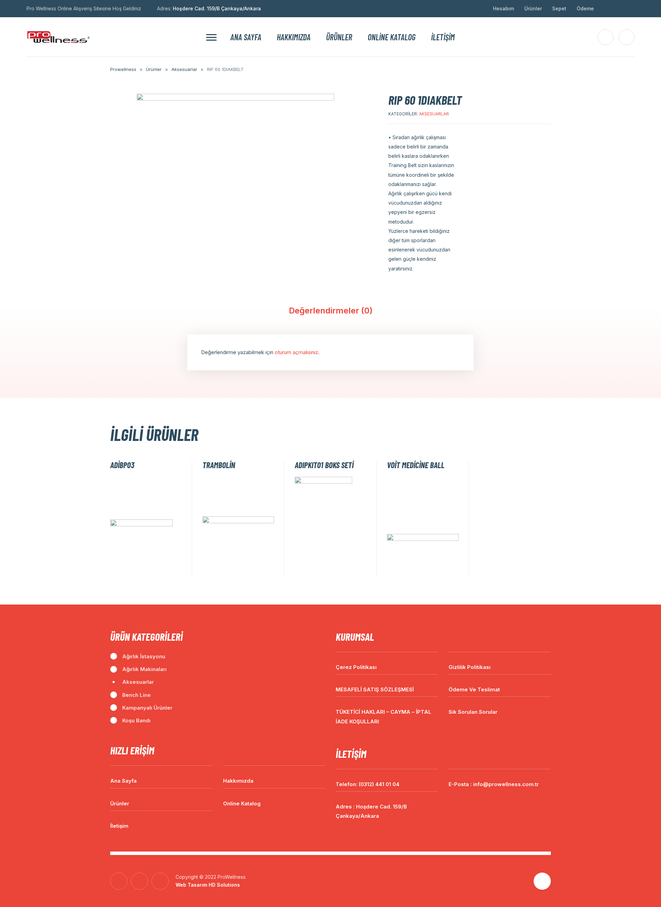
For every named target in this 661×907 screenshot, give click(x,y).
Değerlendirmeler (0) (331, 311)
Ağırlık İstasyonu (143, 656)
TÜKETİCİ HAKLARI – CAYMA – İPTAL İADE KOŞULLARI (383, 716)
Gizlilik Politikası (470, 667)
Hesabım (503, 8)
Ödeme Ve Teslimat (474, 689)
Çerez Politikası (356, 667)
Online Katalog (392, 37)
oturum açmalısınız (296, 352)
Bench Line (136, 695)
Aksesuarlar (434, 113)
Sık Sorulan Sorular (473, 712)
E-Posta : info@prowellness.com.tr (494, 784)
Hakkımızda (294, 37)
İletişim (443, 37)
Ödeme (585, 8)
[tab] (331, 312)
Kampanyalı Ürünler (147, 707)
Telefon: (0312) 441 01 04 (367, 784)
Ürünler (533, 8)
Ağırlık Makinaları (144, 669)
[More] (211, 37)
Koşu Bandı (136, 720)
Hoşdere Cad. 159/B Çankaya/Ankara (217, 8)
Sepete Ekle (178, 569)
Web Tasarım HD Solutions (208, 885)
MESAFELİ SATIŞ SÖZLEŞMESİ (375, 689)
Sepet (559, 8)
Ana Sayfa (245, 37)
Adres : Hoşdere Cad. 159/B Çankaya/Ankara (371, 811)
